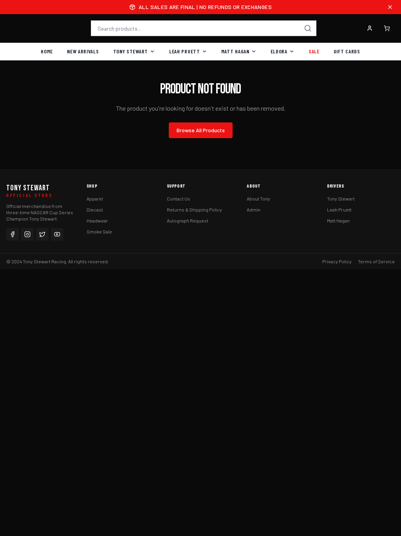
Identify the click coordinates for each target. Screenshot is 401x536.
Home (47, 51)
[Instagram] (27, 234)
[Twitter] (42, 234)
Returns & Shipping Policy (194, 209)
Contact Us (178, 198)
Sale (314, 51)
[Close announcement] (390, 7)
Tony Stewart (130, 51)
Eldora (279, 51)
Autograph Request (187, 220)
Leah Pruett (184, 51)
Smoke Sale (99, 231)
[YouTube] (57, 234)
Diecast (95, 209)
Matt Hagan (235, 51)
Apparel (95, 198)
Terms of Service (376, 261)
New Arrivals (83, 51)
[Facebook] (12, 234)
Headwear (97, 220)
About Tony (258, 198)
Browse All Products (201, 130)
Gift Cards (347, 51)
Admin (253, 209)
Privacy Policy (337, 261)
